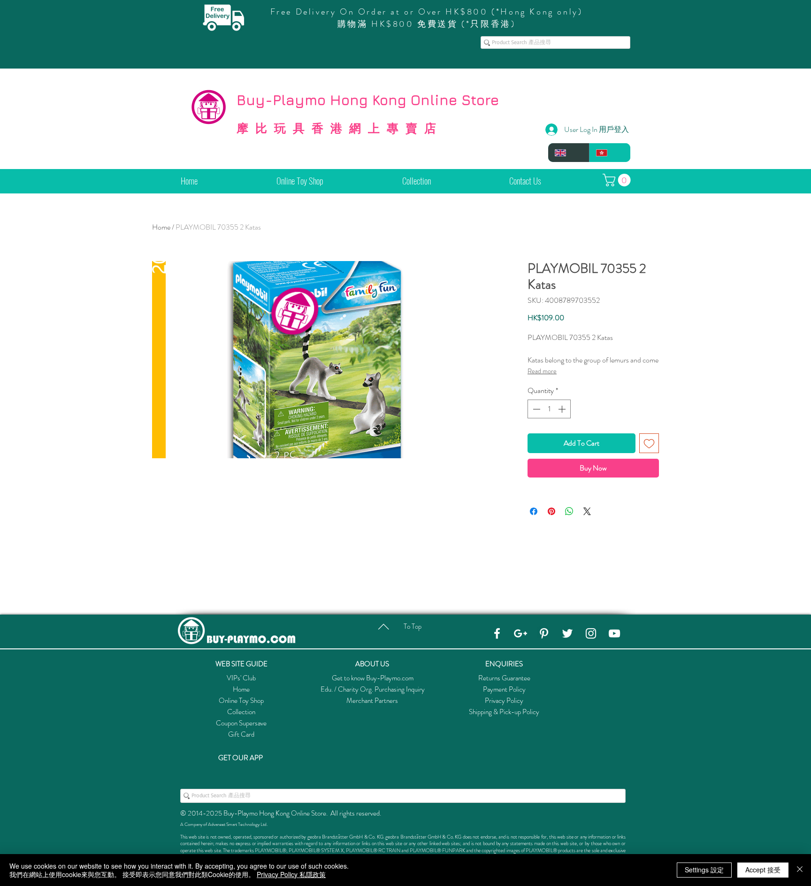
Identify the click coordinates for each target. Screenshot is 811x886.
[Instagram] (591, 633)
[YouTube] (614, 633)
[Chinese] (609, 152)
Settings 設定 (704, 869)
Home (161, 227)
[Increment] (562, 409)
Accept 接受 (762, 869)
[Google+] (520, 633)
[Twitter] (567, 633)
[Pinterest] (544, 633)
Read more (542, 371)
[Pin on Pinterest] (551, 511)
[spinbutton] (549, 409)
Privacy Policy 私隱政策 (291, 874)
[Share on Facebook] (533, 511)
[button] (618, 180)
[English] (568, 152)
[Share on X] (587, 511)
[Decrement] (535, 409)
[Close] (799, 870)
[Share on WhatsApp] (569, 511)
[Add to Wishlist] (649, 443)
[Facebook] (497, 633)
